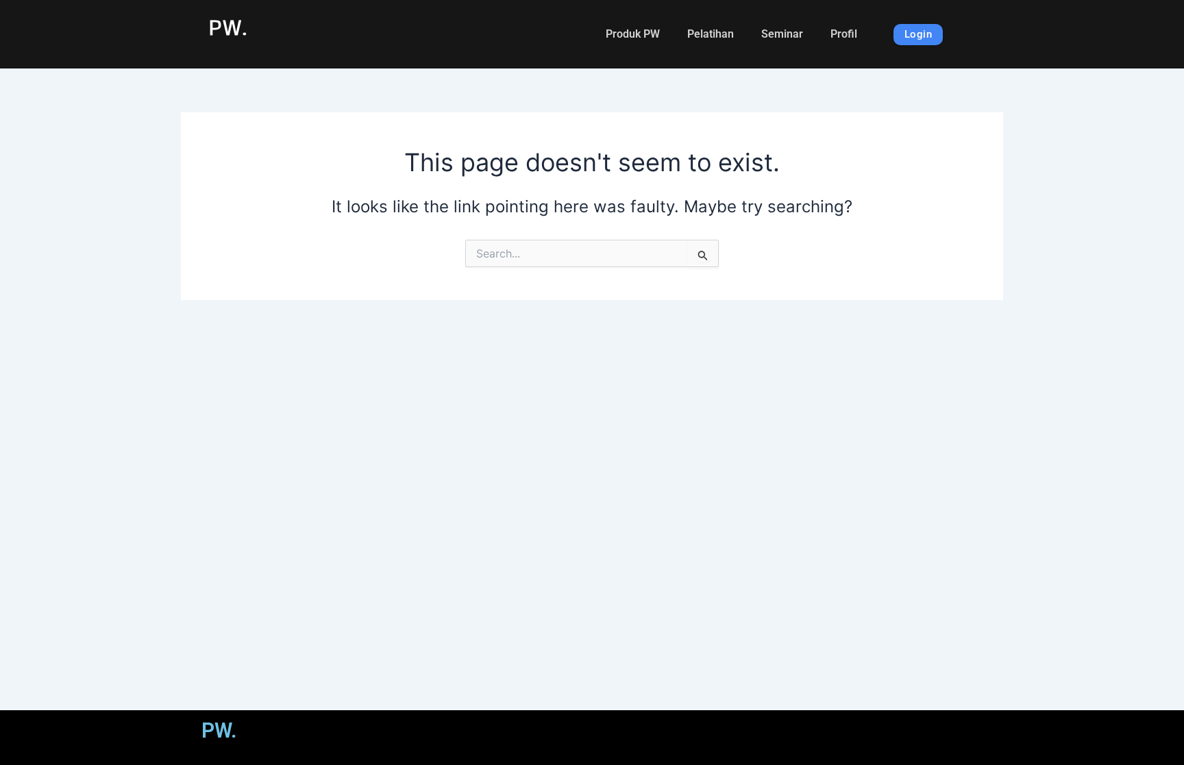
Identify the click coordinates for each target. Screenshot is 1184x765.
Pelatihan (710, 33)
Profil (843, 33)
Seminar (782, 33)
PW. (227, 27)
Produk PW (633, 33)
